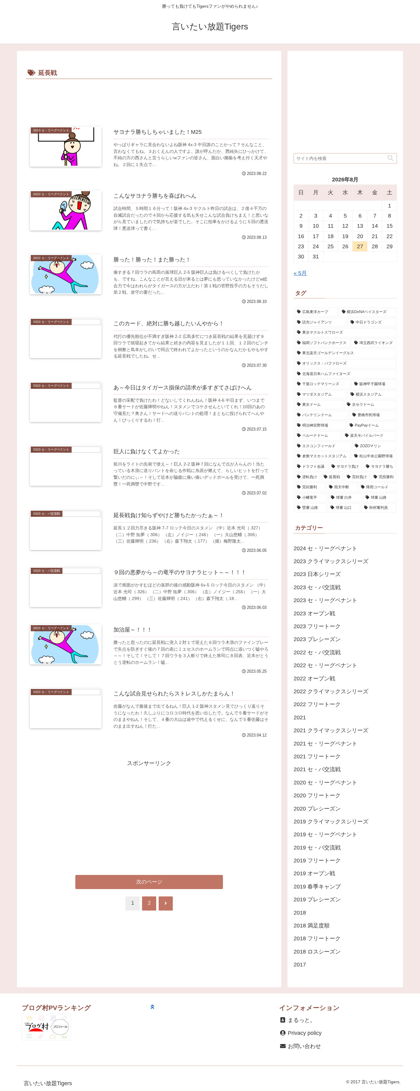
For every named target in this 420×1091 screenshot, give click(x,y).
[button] (390, 158)
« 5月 (300, 273)
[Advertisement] (149, 98)
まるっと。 (300, 1020)
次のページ (149, 882)
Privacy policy (304, 1033)
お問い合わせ (303, 1046)
